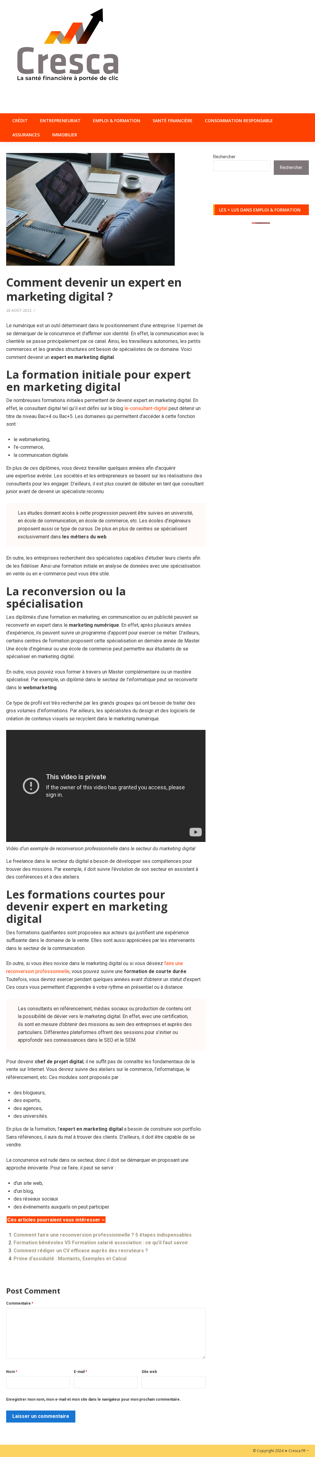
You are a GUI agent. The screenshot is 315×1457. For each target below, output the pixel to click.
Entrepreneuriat (60, 120)
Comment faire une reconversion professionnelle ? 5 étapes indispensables (103, 1235)
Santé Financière (173, 120)
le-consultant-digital (145, 408)
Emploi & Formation (116, 120)
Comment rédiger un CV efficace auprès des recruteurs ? (81, 1251)
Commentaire (19, 1303)
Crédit (20, 120)
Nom (11, 1372)
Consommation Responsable (239, 120)
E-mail (80, 1372)
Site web (149, 1372)
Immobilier (64, 135)
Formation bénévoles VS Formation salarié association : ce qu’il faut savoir (101, 1243)
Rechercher (224, 156)
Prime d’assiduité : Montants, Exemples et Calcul (70, 1259)
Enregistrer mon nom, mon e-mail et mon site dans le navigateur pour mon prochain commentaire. (93, 1399)
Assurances (26, 135)
